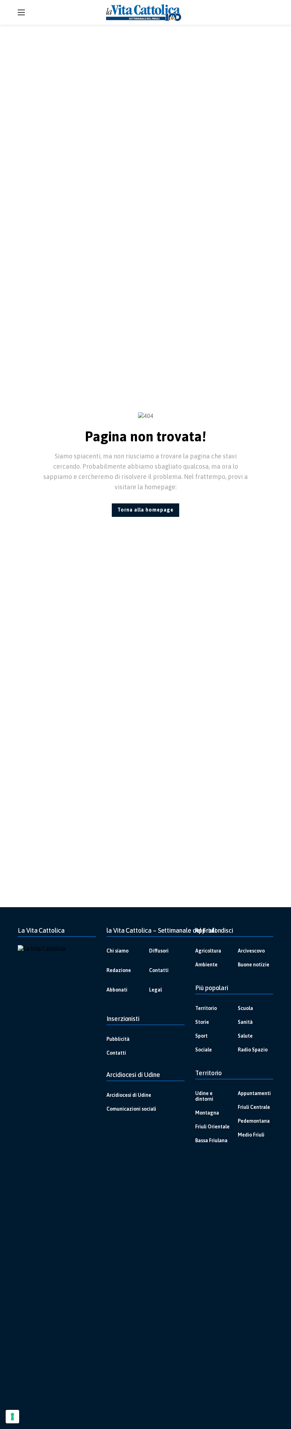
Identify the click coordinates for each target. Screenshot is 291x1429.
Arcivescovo (251, 951)
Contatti (159, 970)
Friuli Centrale (254, 1107)
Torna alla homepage (145, 510)
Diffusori (159, 951)
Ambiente (206, 964)
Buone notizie (253, 964)
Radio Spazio (253, 1050)
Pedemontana (254, 1121)
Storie (202, 1022)
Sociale (203, 1050)
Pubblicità (118, 1039)
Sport (201, 1036)
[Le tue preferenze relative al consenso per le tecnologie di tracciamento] (12, 1416)
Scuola (245, 1008)
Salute (245, 1036)
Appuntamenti (254, 1093)
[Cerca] (268, 12)
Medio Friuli (251, 1135)
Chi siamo (117, 951)
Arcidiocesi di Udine (128, 1095)
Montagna (207, 1113)
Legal (155, 990)
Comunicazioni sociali (131, 1109)
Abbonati (116, 990)
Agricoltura (208, 951)
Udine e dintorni (204, 1096)
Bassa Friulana (211, 1140)
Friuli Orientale (212, 1126)
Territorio (206, 1008)
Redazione (118, 970)
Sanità (245, 1022)
